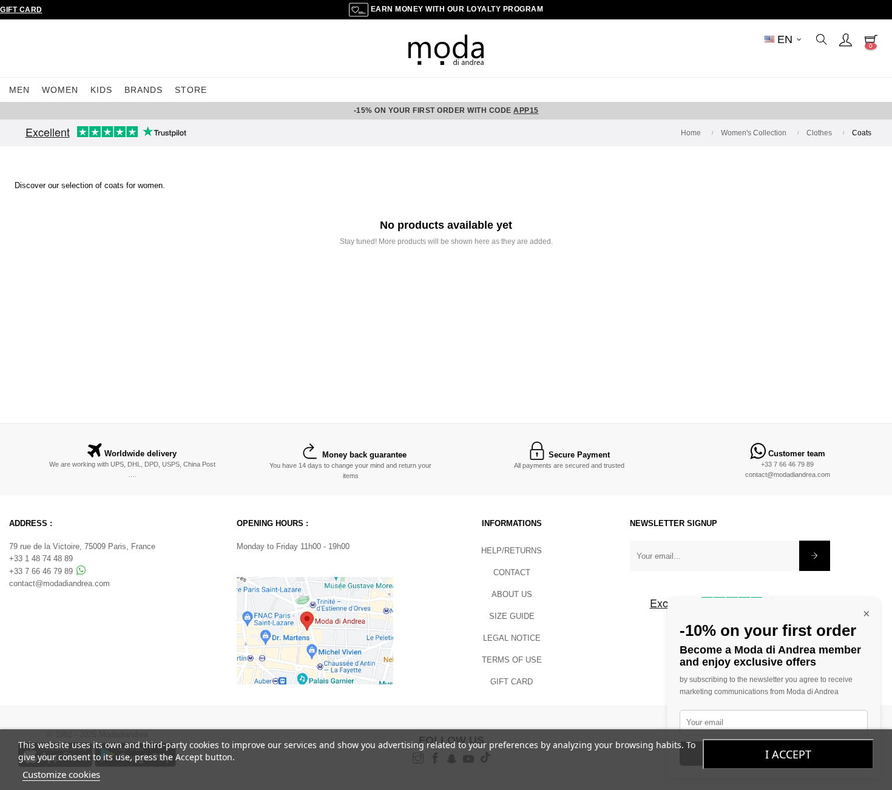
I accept (788, 754)
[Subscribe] (814, 556)
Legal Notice (512, 638)
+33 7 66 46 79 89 (787, 464)
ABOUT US (512, 594)
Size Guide (512, 616)
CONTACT (511, 572)
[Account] (845, 39)
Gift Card (21, 9)
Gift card (511, 681)
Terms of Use (512, 659)
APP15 (526, 110)
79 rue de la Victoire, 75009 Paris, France (82, 546)
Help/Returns (511, 550)
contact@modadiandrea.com (787, 474)
